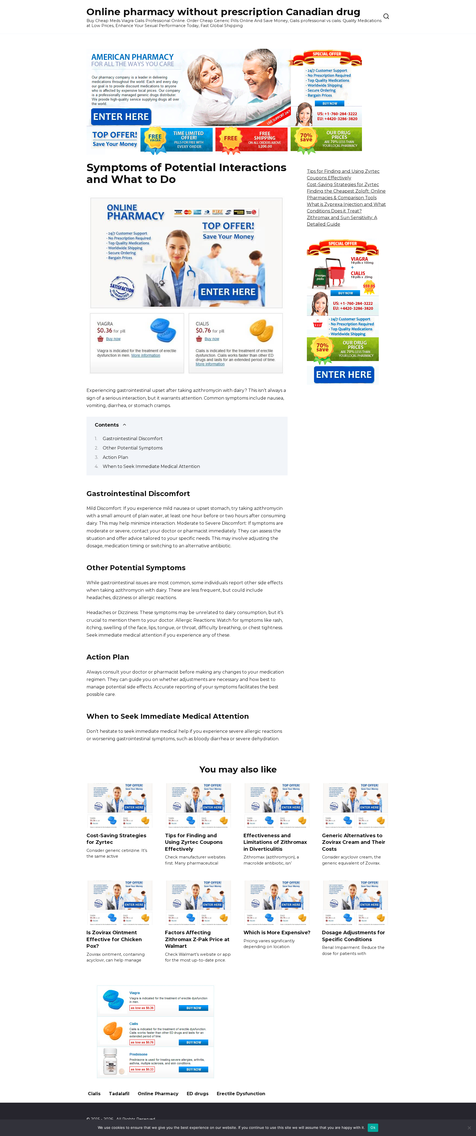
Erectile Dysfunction (241, 1093)
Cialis (94, 1093)
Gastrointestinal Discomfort (133, 438)
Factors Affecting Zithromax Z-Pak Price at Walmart (197, 939)
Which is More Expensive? (277, 932)
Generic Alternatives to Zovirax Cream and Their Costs (353, 842)
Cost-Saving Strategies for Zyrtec (343, 184)
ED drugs (198, 1093)
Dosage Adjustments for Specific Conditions (353, 936)
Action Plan (115, 457)
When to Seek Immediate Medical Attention (151, 466)
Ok (372, 1127)
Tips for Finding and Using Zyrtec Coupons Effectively (194, 842)
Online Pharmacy (158, 1093)
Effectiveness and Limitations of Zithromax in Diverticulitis (275, 842)
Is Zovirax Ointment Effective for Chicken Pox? (114, 939)
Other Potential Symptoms (133, 448)
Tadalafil (119, 1093)
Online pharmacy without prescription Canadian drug (223, 12)
